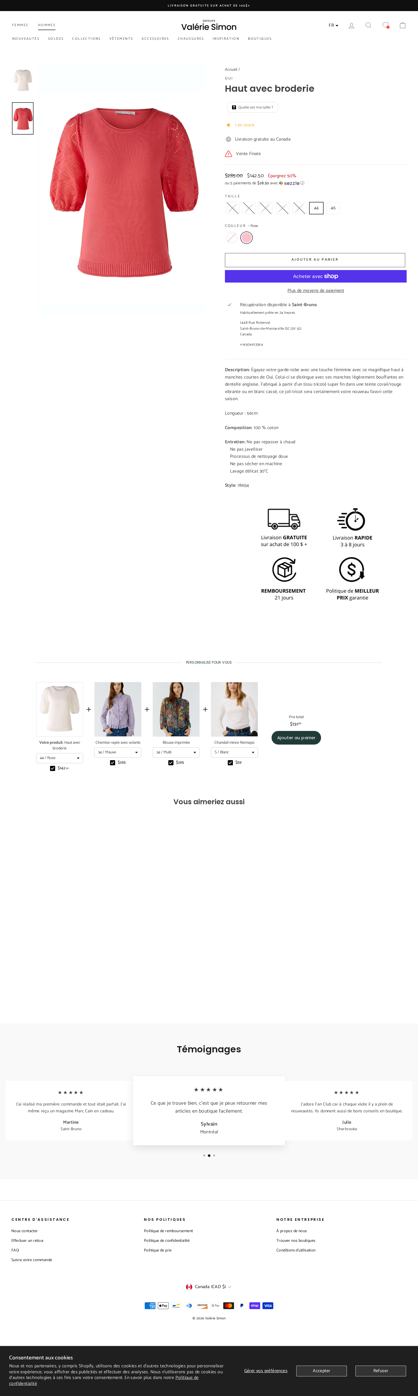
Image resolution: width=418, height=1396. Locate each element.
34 (232, 208)
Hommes (46, 25)
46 (333, 208)
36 (249, 208)
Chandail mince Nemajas (234, 743)
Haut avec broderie (59, 745)
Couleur (241, 226)
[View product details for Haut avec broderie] (59, 709)
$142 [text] (63, 768)
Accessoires (155, 38)
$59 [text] (238, 763)
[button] (316, 183)
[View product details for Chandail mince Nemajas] (234, 709)
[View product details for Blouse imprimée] (176, 709)
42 (299, 208)
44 (316, 208)
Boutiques (260, 38)
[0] (385, 25)
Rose (246, 237)
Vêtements (121, 38)
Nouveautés (26, 38)
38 (265, 208)
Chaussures (191, 38)
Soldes (56, 38)
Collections (86, 38)
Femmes (20, 25)
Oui (229, 78)
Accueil (231, 69)
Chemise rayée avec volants (118, 743)
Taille (233, 196)
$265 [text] (122, 763)
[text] (209, 662)
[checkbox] (52, 768)
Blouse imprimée (176, 743)
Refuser (380, 1371)
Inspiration (226, 38)
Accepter (321, 1371)
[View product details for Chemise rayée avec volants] (117, 709)
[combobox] (59, 758)
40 (282, 208)
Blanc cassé (231, 237)
